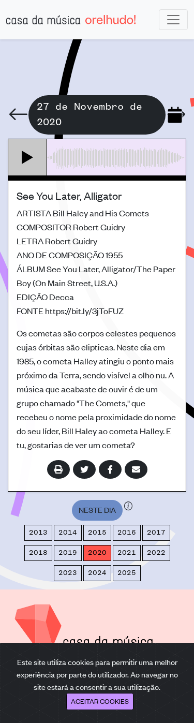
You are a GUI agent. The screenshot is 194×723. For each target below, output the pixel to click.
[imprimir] (58, 469)
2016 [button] (126, 532)
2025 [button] (126, 573)
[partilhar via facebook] (110, 469)
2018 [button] (38, 552)
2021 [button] (126, 552)
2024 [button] (97, 573)
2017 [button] (156, 532)
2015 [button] (97, 532)
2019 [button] (67, 552)
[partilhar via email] (136, 469)
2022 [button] (156, 552)
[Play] (27, 157)
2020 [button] (97, 552)
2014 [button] (67, 532)
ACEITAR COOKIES (100, 701)
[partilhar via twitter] (84, 469)
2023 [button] (67, 573)
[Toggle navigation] (173, 19)
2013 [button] (38, 532)
